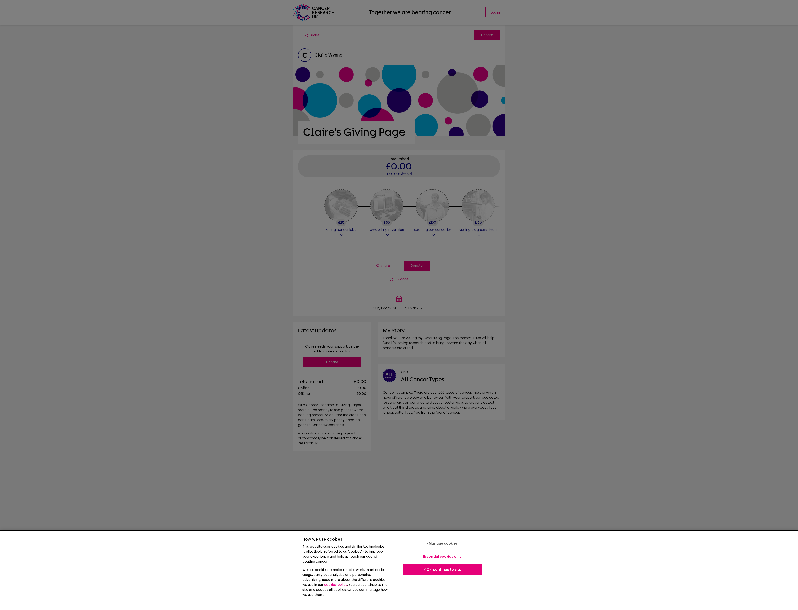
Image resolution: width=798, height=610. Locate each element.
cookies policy (335, 584)
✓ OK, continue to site (442, 569)
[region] (399, 570)
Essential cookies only (442, 556)
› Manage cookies (442, 543)
